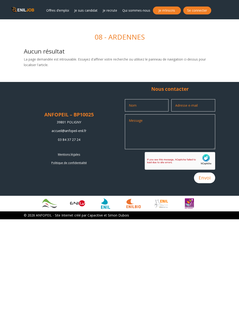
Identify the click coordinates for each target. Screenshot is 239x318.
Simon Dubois (118, 215)
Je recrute (110, 10)
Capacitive (95, 215)
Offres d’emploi (57, 10)
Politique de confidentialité (69, 163)
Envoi (205, 178)
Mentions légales (69, 154)
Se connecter (197, 10)
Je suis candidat (86, 10)
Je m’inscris (166, 10)
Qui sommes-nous (136, 10)
